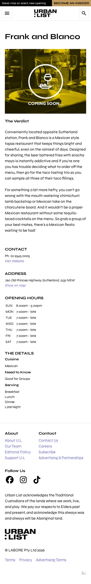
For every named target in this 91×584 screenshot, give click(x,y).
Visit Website (14, 261)
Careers (45, 446)
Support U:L (15, 457)
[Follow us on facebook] (10, 480)
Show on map (15, 285)
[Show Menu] (7, 13)
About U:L (13, 440)
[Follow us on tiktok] (37, 480)
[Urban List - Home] (45, 13)
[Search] (84, 13)
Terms (10, 559)
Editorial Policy (18, 452)
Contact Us (48, 440)
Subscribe (47, 452)
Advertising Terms (51, 559)
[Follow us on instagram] (23, 480)
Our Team (13, 446)
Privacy (25, 559)
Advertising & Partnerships (61, 457)
